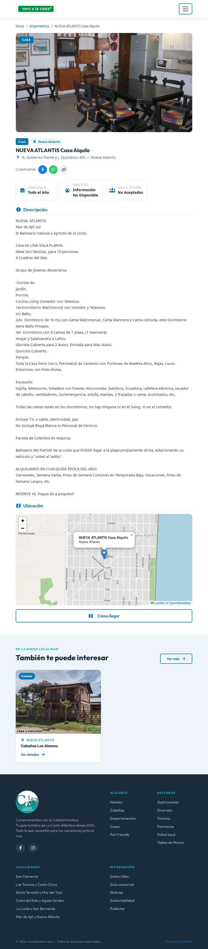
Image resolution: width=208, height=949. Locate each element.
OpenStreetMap (180, 603)
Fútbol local (166, 834)
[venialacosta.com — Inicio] (36, 9)
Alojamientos (39, 26)
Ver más (173, 658)
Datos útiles (119, 876)
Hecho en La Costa (178, 941)
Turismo (163, 818)
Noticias (116, 892)
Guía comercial (122, 884)
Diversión (164, 810)
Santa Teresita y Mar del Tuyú (39, 892)
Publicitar (117, 908)
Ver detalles (30, 754)
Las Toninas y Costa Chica (36, 884)
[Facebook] (20, 848)
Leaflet (159, 603)
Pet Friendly (119, 834)
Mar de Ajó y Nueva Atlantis (37, 917)
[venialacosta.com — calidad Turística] (27, 801)
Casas (115, 826)
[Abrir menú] (185, 8)
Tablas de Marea (170, 842)
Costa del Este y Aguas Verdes (40, 900)
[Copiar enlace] (63, 169)
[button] (104, 554)
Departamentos (123, 818)
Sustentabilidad (122, 900)
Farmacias (165, 826)
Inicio (20, 26)
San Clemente (27, 876)
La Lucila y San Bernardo (35, 908)
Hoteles (116, 802)
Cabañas (117, 810)
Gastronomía (167, 802)
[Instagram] (33, 848)
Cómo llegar (108, 615)
